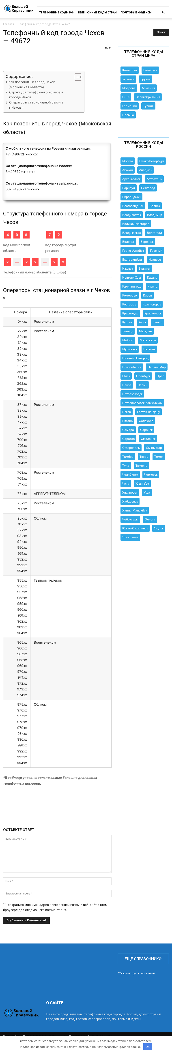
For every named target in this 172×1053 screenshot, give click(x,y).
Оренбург (143, 376)
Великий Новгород (135, 224)
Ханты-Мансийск (134, 510)
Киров (147, 295)
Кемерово (129, 295)
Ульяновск (129, 492)
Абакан (127, 170)
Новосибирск (131, 367)
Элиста (150, 519)
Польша (128, 115)
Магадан (145, 331)
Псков (126, 412)
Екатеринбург (132, 259)
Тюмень (141, 465)
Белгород (148, 188)
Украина (128, 79)
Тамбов (127, 456)
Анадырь (145, 170)
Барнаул (128, 188)
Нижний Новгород (135, 358)
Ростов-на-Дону (148, 412)
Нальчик (149, 349)
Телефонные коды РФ (56, 12)
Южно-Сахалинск (135, 528)
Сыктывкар (154, 447)
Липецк (127, 331)
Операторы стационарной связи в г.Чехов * (36, 104)
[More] (160, 805)
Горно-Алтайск (133, 250)
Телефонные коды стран (97, 12)
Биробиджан (131, 197)
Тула (125, 465)
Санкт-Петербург (151, 161)
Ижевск (127, 268)
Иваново (154, 259)
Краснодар (130, 313)
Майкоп (127, 340)
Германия (129, 106)
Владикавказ (131, 232)
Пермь (142, 385)
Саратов (128, 439)
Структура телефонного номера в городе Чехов (36, 94)
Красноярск (152, 313)
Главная (8, 24)
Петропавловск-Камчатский (142, 403)
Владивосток (131, 215)
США (125, 97)
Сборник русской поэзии (136, 973)
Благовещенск (132, 206)
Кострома (129, 304)
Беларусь (150, 70)
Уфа (147, 492)
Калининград (131, 286)
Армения (148, 88)
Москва (127, 161)
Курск (142, 322)
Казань (152, 277)
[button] (163, 12)
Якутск (158, 528)
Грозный (156, 250)
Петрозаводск (132, 394)
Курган (127, 322)
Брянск (155, 206)
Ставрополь (131, 447)
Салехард (146, 421)
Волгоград (154, 232)
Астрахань (154, 179)
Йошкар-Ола (131, 277)
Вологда (128, 241)
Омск (126, 376)
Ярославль (130, 537)
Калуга (152, 286)
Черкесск (150, 474)
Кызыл (157, 322)
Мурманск (129, 349)
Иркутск (144, 268)
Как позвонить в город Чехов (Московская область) (32, 84)
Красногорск (152, 304)
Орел (160, 376)
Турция (148, 106)
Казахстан (129, 70)
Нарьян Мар (157, 367)
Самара (128, 430)
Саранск (146, 430)
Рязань (127, 421)
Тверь (144, 456)
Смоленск (148, 439)
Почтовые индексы (136, 12)
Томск (158, 456)
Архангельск (131, 179)
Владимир (154, 215)
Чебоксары (130, 519)
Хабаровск (130, 501)
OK (148, 1047)
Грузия (145, 79)
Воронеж (146, 241)
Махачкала (148, 340)
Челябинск (130, 474)
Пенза (126, 385)
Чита (125, 483)
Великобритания (148, 97)
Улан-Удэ (142, 483)
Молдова (128, 88)
